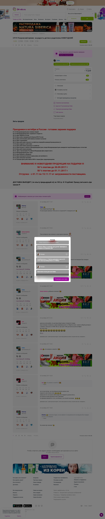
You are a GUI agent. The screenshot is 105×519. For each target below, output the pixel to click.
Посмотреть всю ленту (61, 279)
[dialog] (52, 259)
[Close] (69, 239)
